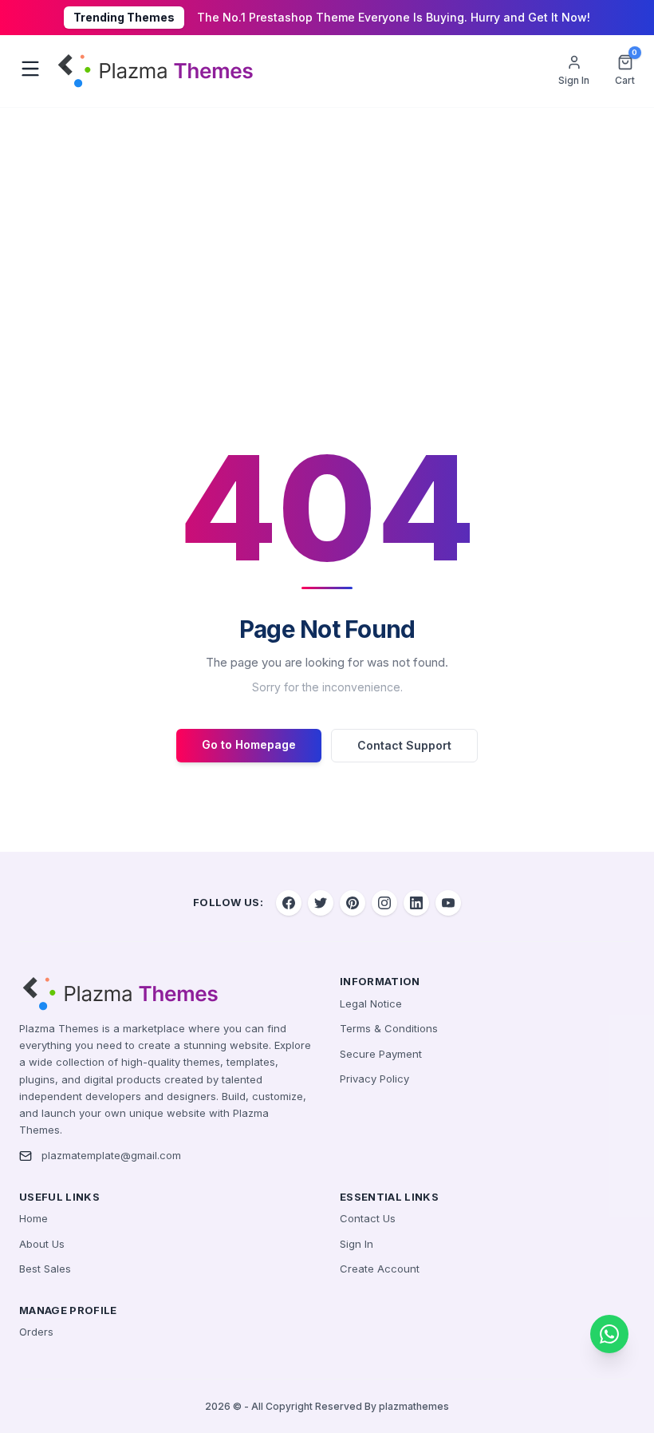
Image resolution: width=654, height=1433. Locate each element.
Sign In (356, 1243)
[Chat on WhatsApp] (609, 1334)
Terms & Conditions (389, 1028)
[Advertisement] (327, 227)
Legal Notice (371, 1003)
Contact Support (404, 745)
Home (33, 1218)
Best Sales (45, 1268)
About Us (42, 1243)
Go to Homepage (249, 744)
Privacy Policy (374, 1078)
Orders (36, 1331)
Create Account (380, 1268)
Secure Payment (381, 1053)
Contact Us (368, 1218)
